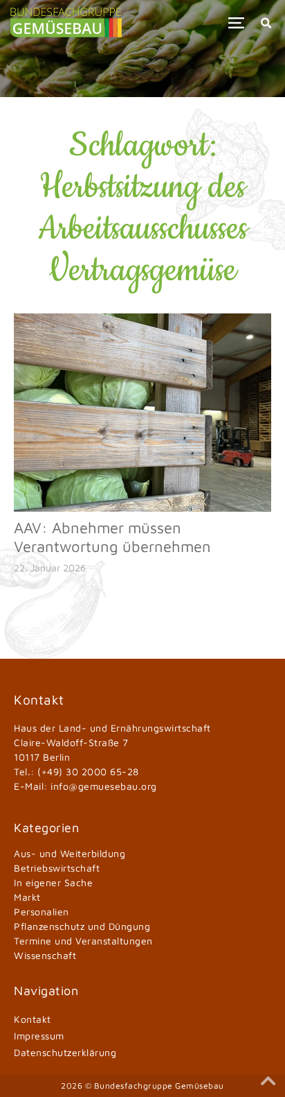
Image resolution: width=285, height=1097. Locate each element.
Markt (27, 897)
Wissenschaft (45, 955)
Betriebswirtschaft (57, 868)
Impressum (39, 1036)
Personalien (41, 911)
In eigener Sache (53, 882)
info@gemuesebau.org (103, 786)
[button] (236, 22)
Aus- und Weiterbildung (69, 853)
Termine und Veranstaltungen (83, 941)
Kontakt (32, 1019)
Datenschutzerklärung (65, 1052)
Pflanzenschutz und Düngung (82, 926)
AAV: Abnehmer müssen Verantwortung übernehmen (112, 537)
